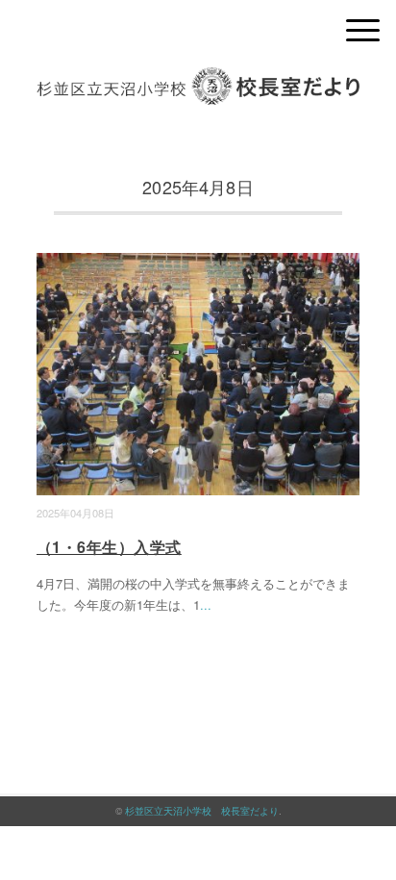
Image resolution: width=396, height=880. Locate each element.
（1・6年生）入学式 (109, 547)
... (205, 604)
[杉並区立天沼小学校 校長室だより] (198, 81)
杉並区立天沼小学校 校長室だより (202, 810)
